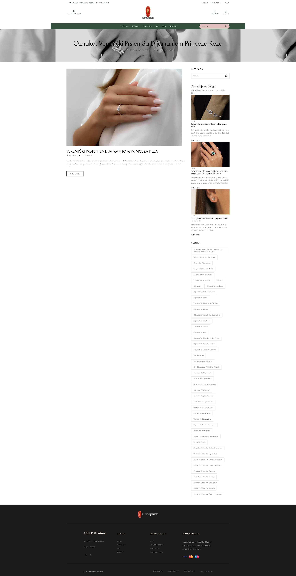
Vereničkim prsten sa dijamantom (206, 436)
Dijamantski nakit (200, 332)
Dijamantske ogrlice (201, 326)
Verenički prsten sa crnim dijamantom (208, 448)
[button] (225, 12)
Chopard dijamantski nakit (203, 268)
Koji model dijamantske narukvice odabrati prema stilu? (209, 125)
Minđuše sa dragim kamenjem (205, 384)
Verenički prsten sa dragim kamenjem (208, 459)
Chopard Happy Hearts (202, 280)
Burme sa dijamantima (202, 263)
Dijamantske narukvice (202, 320)
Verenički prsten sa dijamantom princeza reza (112, 151)
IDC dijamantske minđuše (203, 361)
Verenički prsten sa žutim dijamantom (208, 494)
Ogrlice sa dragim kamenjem (204, 425)
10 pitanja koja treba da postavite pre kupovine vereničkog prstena (208, 250)
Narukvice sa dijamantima (203, 407)
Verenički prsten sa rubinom (204, 471)
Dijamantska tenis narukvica (204, 292)
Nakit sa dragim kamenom (203, 396)
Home (123, 49)
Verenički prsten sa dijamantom (205, 453)
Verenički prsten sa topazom (204, 488)
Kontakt (215, 2)
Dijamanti (197, 286)
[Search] (226, 76)
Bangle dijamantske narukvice (204, 257)
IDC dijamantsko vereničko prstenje (206, 367)
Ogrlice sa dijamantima (202, 419)
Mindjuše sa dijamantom (202, 372)
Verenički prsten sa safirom (204, 477)
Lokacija (204, 2)
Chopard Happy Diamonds (203, 274)
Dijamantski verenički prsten (204, 344)
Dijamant (219, 280)
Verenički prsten (199, 442)
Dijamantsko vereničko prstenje (205, 349)
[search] (225, 26)
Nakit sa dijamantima (201, 390)
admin (74, 155)
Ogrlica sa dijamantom (202, 413)
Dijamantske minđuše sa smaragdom (207, 315)
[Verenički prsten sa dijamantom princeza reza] (124, 70)
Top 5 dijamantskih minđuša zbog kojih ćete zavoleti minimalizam (209, 219)
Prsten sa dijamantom (202, 430)
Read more (75, 174)
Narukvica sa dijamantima (203, 401)
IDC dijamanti (199, 355)
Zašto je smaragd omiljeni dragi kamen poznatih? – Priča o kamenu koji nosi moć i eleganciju (209, 172)
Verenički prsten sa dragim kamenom (207, 465)
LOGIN (227, 2)
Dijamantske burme (200, 297)
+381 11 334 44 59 (73, 14)
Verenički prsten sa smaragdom (205, 482)
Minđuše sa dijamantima (202, 378)
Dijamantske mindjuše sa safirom (206, 303)
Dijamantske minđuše (201, 309)
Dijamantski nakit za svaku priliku (206, 338)
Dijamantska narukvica (215, 286)
